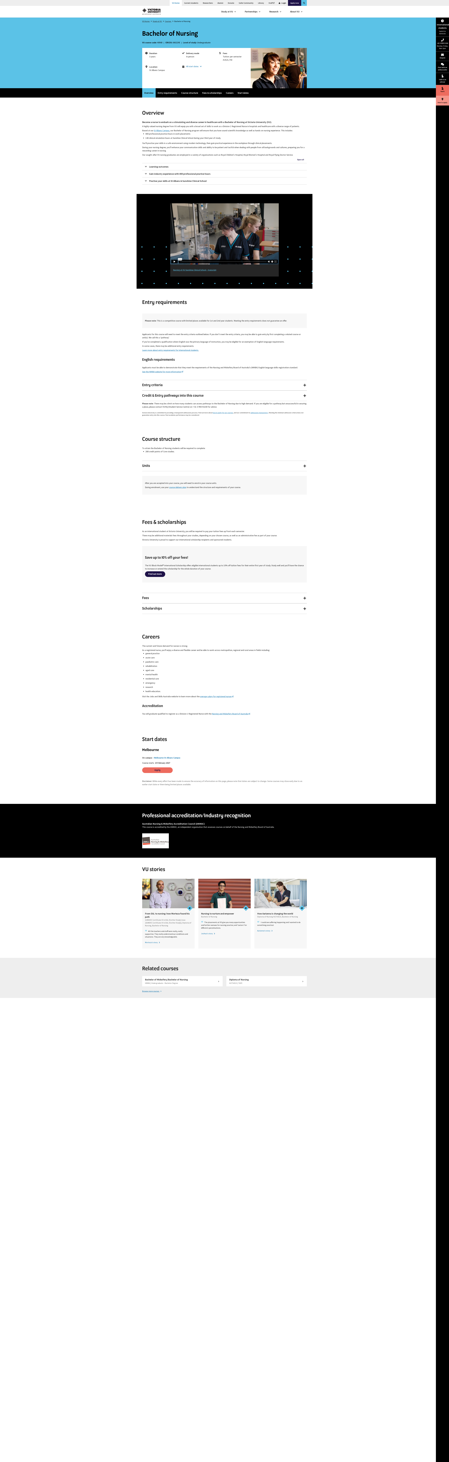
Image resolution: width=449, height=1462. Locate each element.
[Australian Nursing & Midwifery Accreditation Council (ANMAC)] (155, 840)
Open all (300, 160)
